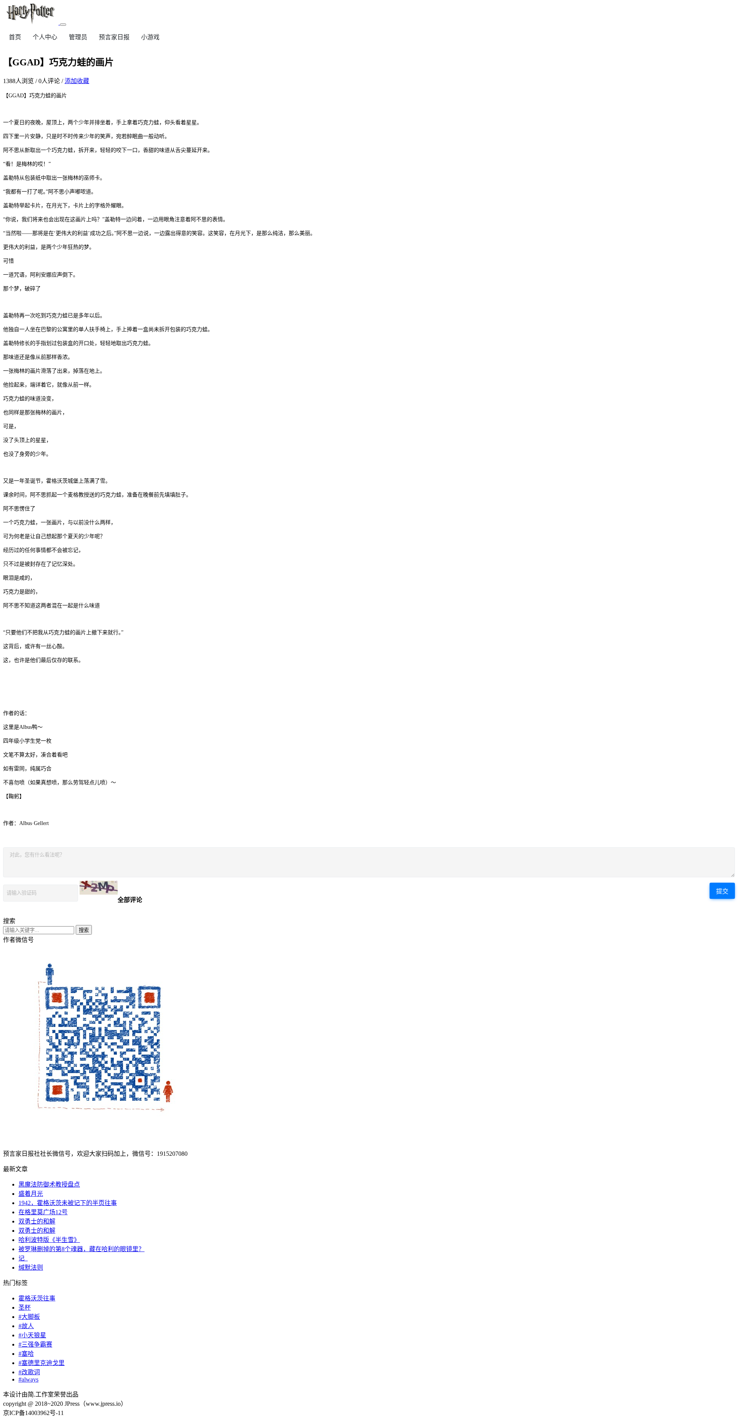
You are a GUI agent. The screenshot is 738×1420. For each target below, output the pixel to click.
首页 (15, 37)
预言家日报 (114, 37)
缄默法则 (30, 1267)
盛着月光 (30, 1193)
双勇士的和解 (36, 1221)
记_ (23, 1258)
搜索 (84, 930)
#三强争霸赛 (35, 1344)
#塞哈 (26, 1353)
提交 (722, 891)
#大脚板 (29, 1316)
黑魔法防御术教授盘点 (49, 1184)
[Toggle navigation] (63, 24)
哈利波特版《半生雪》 (49, 1240)
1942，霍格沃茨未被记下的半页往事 (67, 1203)
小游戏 (150, 37)
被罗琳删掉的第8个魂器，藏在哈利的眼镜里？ (81, 1249)
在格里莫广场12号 (43, 1212)
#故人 (26, 1326)
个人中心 (45, 37)
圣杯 (24, 1307)
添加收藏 (77, 81)
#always (28, 1379)
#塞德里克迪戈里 (41, 1363)
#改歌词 (29, 1372)
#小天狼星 (32, 1335)
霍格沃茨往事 (36, 1298)
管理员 (78, 37)
